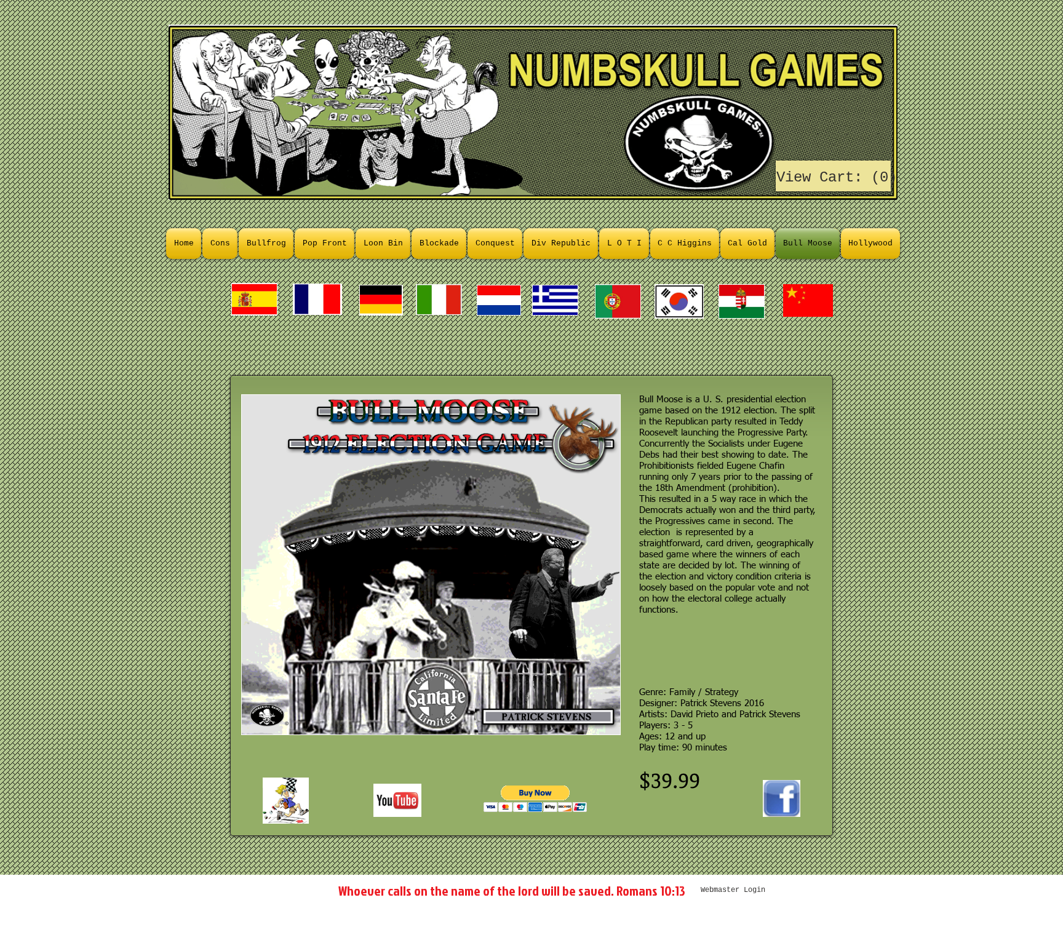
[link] (833, 176)
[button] (535, 798)
